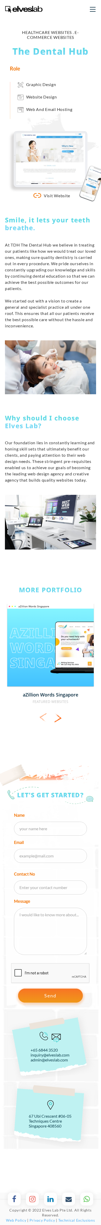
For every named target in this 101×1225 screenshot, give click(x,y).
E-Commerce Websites (53, 35)
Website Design (41, 96)
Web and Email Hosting (49, 109)
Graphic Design (41, 84)
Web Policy (16, 1220)
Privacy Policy (42, 1220)
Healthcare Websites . (48, 32)
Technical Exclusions (76, 1220)
